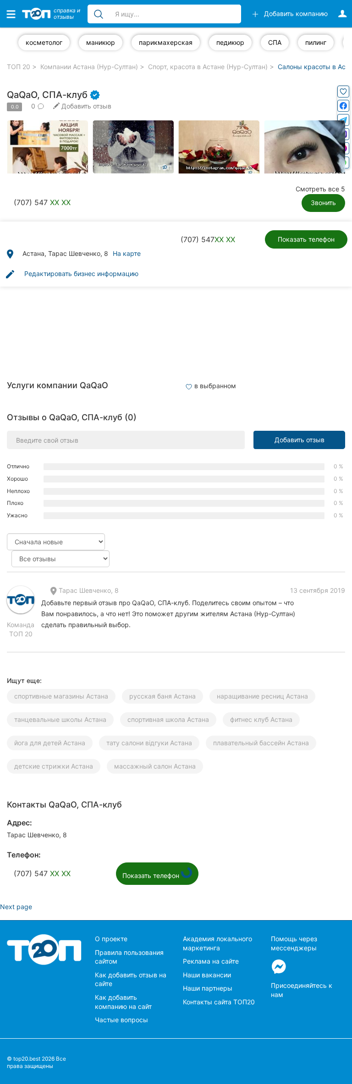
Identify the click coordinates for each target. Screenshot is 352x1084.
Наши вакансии (207, 975)
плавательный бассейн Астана (261, 743)
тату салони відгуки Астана (149, 743)
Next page (16, 907)
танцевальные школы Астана (60, 719)
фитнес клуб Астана (261, 719)
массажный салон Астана (155, 766)
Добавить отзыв (299, 440)
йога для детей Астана (49, 743)
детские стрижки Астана (53, 766)
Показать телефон (306, 239)
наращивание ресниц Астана (262, 696)
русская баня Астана (162, 696)
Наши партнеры (207, 988)
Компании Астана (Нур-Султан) (89, 66)
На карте (127, 253)
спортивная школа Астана (168, 719)
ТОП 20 (18, 66)
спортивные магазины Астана (61, 696)
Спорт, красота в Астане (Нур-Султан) (208, 66)
